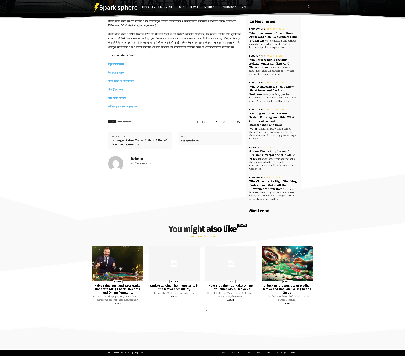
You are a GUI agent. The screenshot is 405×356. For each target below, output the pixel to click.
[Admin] (117, 163)
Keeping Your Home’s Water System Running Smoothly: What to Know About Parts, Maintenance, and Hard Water (271, 121)
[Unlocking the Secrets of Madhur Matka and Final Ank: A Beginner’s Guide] (287, 263)
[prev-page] (198, 310)
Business (254, 147)
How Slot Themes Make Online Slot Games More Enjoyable (231, 287)
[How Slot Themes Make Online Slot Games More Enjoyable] (230, 263)
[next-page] (205, 310)
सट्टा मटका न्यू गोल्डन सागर (121, 81)
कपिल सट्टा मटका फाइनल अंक (122, 106)
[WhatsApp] (238, 122)
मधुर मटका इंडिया (116, 64)
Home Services (257, 29)
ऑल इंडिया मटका (116, 89)
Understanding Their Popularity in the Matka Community (174, 287)
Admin (137, 158)
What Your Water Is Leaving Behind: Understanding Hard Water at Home (269, 63)
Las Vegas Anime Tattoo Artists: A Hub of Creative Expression (139, 142)
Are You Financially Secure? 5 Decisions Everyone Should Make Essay (272, 155)
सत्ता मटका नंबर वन (117, 98)
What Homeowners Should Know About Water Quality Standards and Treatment (273, 36)
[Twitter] (224, 122)
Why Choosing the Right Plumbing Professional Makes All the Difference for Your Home (273, 185)
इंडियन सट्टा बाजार (124, 122)
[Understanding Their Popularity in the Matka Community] (174, 263)
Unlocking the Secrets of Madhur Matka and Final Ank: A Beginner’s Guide (287, 289)
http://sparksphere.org (141, 163)
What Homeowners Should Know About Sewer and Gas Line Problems (271, 90)
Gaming (118, 281)
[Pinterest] (231, 122)
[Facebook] (217, 122)
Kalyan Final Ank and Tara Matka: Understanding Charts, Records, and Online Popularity (117, 289)
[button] (308, 6)
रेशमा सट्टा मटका (116, 72)
